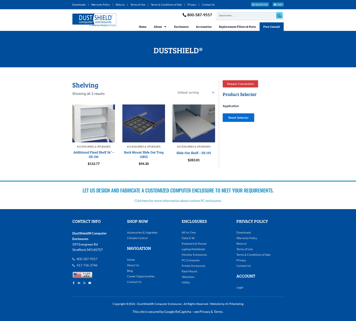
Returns (120, 4)
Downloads (78, 4)
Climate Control (137, 238)
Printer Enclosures (193, 265)
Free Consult (271, 27)
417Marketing (234, 303)
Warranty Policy (100, 4)
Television (188, 276)
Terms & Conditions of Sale (166, 4)
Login (239, 287)
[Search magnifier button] (279, 15)
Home (142, 27)
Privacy (191, 4)
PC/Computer (191, 260)
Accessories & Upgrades (142, 232)
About (158, 27)
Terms (218, 312)
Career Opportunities (141, 276)
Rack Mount (189, 271)
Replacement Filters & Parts (237, 27)
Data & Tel (188, 238)
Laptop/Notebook (193, 249)
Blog (130, 270)
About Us (133, 265)
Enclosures (181, 27)
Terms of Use (138, 4)
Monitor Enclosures (194, 254)
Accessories (204, 27)
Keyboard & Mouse (194, 243)
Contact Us (208, 4)
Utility (186, 282)
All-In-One (189, 232)
